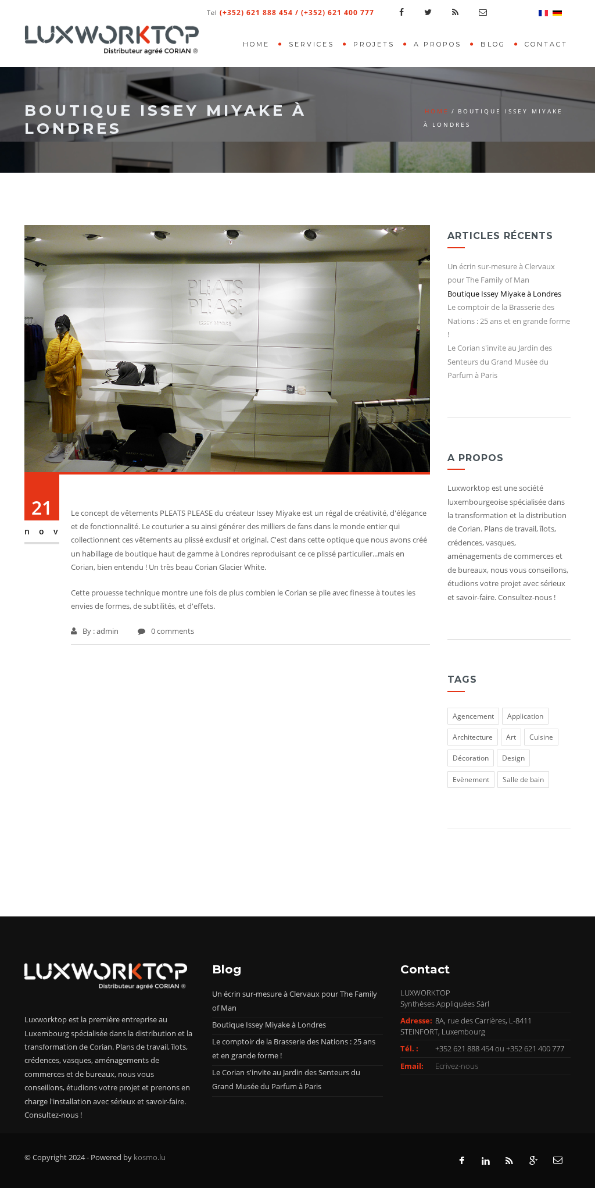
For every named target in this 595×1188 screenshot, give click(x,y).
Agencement (473, 716)
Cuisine (541, 737)
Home (256, 44)
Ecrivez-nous (456, 1066)
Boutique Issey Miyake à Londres (504, 293)
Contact (546, 44)
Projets (374, 44)
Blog (493, 44)
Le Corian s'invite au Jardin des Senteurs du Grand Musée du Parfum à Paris (499, 361)
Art (511, 737)
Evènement (471, 779)
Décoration (471, 758)
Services (311, 44)
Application (525, 716)
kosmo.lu (150, 1157)
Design (513, 758)
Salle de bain (523, 779)
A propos (437, 44)
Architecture (473, 737)
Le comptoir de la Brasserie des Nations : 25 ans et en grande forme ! (508, 321)
